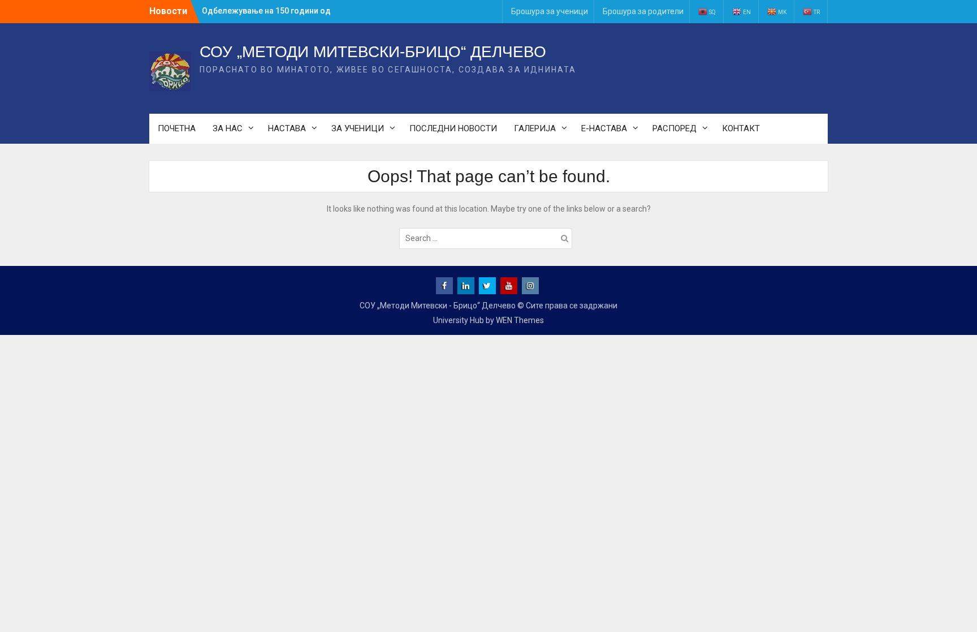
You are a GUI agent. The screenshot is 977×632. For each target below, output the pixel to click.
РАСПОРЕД (674, 128)
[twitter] (487, 285)
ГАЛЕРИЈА (535, 128)
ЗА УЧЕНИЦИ (357, 128)
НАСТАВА (287, 128)
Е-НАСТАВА (604, 128)
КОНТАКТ (741, 128)
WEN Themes (520, 320)
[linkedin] (465, 285)
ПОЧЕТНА (177, 128)
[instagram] (530, 285)
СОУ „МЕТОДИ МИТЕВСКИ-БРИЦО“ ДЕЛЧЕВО (373, 52)
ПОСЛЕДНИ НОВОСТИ (453, 128)
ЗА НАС (228, 128)
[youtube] (508, 285)
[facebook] (444, 285)
